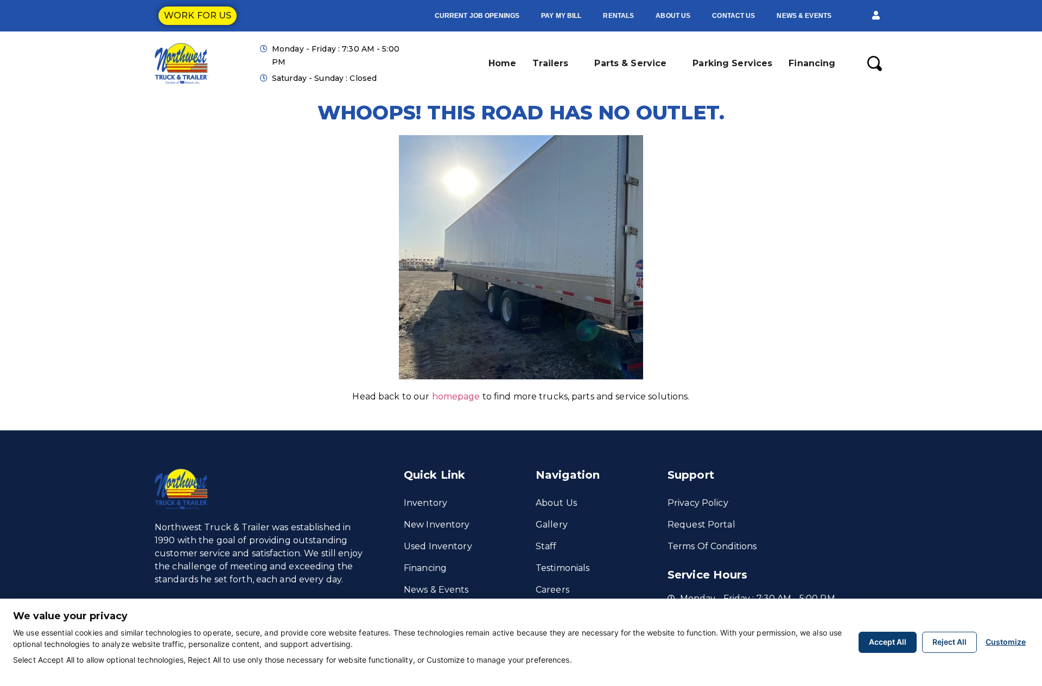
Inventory (425, 503)
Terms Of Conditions (712, 546)
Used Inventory (438, 546)
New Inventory (437, 524)
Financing (812, 63)
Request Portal (701, 524)
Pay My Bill (561, 16)
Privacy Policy (698, 503)
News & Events (804, 16)
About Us (673, 16)
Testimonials (562, 568)
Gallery (552, 524)
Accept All (887, 641)
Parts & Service (630, 63)
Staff (546, 546)
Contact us (733, 16)
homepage (456, 396)
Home (502, 63)
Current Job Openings (477, 16)
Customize (1006, 641)
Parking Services (732, 63)
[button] (876, 15)
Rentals (618, 16)
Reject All (949, 641)
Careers (552, 590)
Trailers (550, 63)
